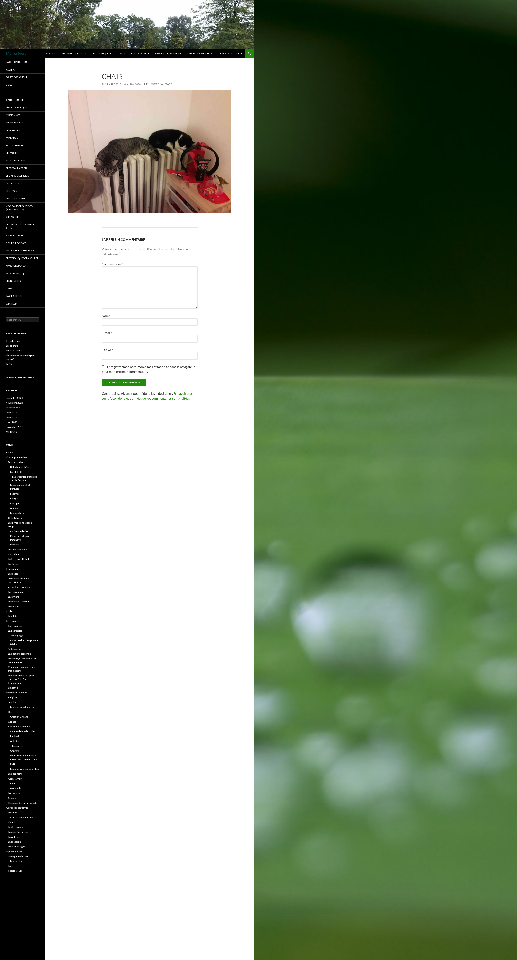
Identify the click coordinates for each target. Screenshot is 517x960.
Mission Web (13, 115)
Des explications (16, 462)
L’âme (13, 783)
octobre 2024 (13, 407)
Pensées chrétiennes (166, 53)
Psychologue (15, 625)
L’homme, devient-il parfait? (22, 802)
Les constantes (17, 513)
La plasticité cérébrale (19, 653)
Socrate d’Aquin (15, 145)
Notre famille (14, 183)
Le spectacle (14, 841)
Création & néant (19, 716)
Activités (14, 741)
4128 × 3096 (134, 84)
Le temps (14, 493)
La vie (120, 53)
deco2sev (11, 191)
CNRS (9, 288)
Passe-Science (14, 296)
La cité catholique (17, 62)
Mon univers (16, 53)
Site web (107, 350)
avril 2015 (11, 431)
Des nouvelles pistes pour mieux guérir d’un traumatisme (21, 679)
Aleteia (10, 69)
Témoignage (16, 635)
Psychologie (138, 53)
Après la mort (15, 778)
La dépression (15, 630)
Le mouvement (16, 591)
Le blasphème (15, 773)
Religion (12, 697)
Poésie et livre (15, 870)
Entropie (14, 503)
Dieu (10, 711)
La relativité (16, 471)
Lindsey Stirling (15, 198)
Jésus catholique (16, 107)
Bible (9, 84)
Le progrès (17, 745)
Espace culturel (229, 53)
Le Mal (9, 363)
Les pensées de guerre (19, 831)
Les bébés (13, 573)
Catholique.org (15, 100)
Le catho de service (17, 175)
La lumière (13, 596)
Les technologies (16, 846)
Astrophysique (15, 235)
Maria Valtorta (15, 122)
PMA (12, 764)
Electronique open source (22, 258)
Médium (14, 544)
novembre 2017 (14, 426)
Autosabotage (15, 648)
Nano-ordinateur (16, 265)
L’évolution (13, 616)
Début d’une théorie (20, 466)
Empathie (13, 687)
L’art (10, 865)
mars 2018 (11, 422)
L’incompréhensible (72, 53)
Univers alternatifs (17, 549)
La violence (14, 836)
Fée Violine (12, 153)
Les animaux (12, 345)
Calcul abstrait (15, 517)
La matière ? (14, 554)
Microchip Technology (20, 250)
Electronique (100, 53)
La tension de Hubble (19, 559)
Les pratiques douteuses (22, 707)
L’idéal (11, 822)
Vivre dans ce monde (19, 726)
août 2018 (11, 417)
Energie (14, 498)
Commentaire (112, 264)
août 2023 (11, 412)
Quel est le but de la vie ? (22, 731)
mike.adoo (12, 137)
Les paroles (16, 861)
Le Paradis (15, 788)
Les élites (12, 812)
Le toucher (13, 606)
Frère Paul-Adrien (16, 168)
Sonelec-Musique (16, 273)
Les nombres (13, 281)
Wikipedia (11, 303)
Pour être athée (14, 350)
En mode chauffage (159, 84)
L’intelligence (13, 340)
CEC (8, 92)
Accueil (51, 53)
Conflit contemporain (21, 817)
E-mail (107, 333)
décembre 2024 (14, 397)
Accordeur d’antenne (19, 587)
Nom (106, 316)
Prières (12, 798)
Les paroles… (13, 130)
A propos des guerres (199, 53)
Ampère (14, 508)
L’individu (15, 736)
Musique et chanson (18, 856)
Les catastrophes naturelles (24, 768)
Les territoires (15, 827)
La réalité (13, 563)
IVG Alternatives (15, 160)
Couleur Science (16, 243)
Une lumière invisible (19, 601)
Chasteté (14, 750)
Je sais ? (12, 702)
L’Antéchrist (14, 793)
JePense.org (13, 217)
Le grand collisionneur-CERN (20, 226)
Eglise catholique (16, 77)
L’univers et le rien (19, 531)
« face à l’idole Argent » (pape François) (19, 208)
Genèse (12, 721)
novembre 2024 (14, 402)
